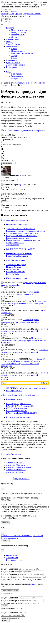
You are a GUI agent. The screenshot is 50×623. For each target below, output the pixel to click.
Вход (8, 71)
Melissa (4, 137)
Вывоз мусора (18, 404)
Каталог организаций (15, 271)
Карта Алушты (12, 274)
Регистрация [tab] (11, 555)
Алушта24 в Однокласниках (18, 467)
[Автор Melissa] (8, 135)
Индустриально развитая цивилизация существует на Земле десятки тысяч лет (24, 340)
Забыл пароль (17, 76)
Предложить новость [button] (32, 14)
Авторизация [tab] (12, 558)
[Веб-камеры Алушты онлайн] (27, 395)
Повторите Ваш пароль (11, 577)
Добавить (15, 11)
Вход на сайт (17, 78)
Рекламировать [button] (7, 14)
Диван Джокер (12, 245)
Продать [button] (18, 14)
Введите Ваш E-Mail (10, 571)
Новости (10, 28)
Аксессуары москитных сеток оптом (22, 233)
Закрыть (5, 523)
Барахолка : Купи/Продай (22, 53)
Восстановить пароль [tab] (15, 560)
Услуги (14, 55)
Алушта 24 (6, 11)
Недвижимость (17, 51)
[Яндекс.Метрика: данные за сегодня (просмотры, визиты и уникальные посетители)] (21, 478)
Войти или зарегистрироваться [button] (14, 220)
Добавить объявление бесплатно (20, 229)
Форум (9, 42)
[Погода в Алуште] (9, 395)
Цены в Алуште (13, 62)
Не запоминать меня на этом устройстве (21, 603)
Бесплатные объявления (16, 224)
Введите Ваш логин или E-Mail (14, 613)
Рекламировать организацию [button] (30, 535)
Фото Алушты (12, 269)
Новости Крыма (18, 35)
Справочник (11, 60)
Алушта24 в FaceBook (16, 470)
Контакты (18, 454)
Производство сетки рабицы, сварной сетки (25, 231)
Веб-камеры (11, 67)
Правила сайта (7, 454)
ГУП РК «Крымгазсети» (16, 410)
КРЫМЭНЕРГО (20, 406)
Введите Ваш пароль (10, 574)
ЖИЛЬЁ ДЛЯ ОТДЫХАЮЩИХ (20, 249)
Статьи (14, 37)
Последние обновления (16, 278)
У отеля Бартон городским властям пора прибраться (20, 293)
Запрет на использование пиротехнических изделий (24, 330)
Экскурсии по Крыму (15, 65)
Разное (14, 58)
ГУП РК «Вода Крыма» (16, 408)
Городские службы (14, 399)
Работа (14, 49)
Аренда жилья (12, 39)
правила (32, 584)
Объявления (11, 46)
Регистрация (16, 74)
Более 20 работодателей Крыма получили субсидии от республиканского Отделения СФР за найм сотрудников (23, 362)
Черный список (13, 44)
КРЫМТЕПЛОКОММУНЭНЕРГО (21, 413)
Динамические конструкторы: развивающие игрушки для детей (24, 302)
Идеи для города (18, 32)
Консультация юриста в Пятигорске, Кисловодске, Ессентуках (22, 236)
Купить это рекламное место (18, 417)
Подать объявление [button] (9, 538)
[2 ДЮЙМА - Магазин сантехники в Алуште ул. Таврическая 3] (27, 390)
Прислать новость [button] (9, 535)
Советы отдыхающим (15, 260)
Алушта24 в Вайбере (15, 463)
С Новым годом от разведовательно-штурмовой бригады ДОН (20, 321)
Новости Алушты (19, 30)
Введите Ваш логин (9, 569)
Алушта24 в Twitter (14, 472)
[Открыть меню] (2, 24)
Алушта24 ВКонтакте (15, 465)
